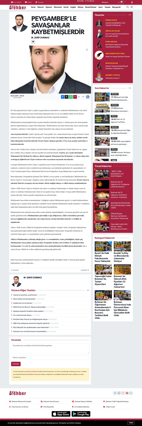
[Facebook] (115, 393)
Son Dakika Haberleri (81, 407)
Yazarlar (41, 2)
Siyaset (48, 7)
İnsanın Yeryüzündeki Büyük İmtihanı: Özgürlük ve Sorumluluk (117, 67)
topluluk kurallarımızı (31, 371)
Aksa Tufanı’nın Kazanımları (24, 299)
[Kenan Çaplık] (99, 23)
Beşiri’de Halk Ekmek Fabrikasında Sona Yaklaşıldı (119, 99)
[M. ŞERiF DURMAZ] (20, 23)
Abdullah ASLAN (113, 31)
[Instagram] (123, 393)
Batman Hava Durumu (51, 401)
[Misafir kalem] (99, 66)
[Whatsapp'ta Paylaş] (71, 97)
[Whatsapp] (131, 393)
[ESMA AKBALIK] (99, 44)
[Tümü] (130, 15)
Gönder (16, 364)
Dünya (80, 7)
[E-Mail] (33, 42)
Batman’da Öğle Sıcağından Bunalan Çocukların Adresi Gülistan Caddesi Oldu (120, 132)
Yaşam (107, 7)
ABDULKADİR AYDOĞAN (115, 53)
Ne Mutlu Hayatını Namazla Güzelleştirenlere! (117, 46)
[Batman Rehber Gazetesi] (17, 7)
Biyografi (116, 7)
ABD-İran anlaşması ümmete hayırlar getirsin (31, 323)
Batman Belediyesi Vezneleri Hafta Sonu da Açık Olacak (119, 110)
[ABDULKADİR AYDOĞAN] (99, 55)
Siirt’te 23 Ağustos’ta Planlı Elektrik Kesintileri (118, 121)
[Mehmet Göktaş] (99, 77)
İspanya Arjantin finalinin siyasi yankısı (28, 311)
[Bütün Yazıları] (88, 290)
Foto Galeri (17, 2)
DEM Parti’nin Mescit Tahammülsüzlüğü (29, 307)
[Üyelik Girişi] (131, 2)
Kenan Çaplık (111, 20)
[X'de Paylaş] (66, 97)
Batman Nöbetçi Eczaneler (21, 401)
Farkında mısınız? (113, 78)
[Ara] (128, 7)
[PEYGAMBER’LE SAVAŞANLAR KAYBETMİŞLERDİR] (50, 70)
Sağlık (73, 7)
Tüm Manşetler (48, 407)
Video (29, 2)
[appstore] (61, 414)
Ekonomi (58, 7)
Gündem (115, 94)
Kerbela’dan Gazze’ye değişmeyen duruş (30, 319)
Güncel (40, 7)
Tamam (131, 422)
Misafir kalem (112, 63)
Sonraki (84, 270)
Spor (100, 7)
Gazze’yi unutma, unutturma (25, 295)
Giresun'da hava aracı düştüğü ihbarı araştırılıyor (120, 154)
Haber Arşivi (110, 407)
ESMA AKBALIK (111, 42)
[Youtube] (127, 393)
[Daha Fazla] (75, 97)
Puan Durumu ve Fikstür (20, 407)
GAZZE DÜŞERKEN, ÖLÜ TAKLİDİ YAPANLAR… (115, 24)
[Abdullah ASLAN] (99, 33)
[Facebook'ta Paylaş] (62, 97)
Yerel (33, 7)
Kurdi (66, 7)
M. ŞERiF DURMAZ (40, 38)
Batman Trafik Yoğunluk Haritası (117, 401)
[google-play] (81, 414)
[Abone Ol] (88, 96)
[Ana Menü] (132, 7)
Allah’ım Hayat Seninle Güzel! (118, 57)
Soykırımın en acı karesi (22, 303)
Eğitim (114, 138)
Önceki (15, 270)
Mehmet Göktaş (113, 75)
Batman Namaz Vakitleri (83, 401)
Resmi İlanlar (91, 7)
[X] (119, 393)
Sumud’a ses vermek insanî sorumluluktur (30, 331)
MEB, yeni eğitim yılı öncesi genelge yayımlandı (121, 143)
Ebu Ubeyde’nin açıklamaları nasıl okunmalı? (31, 327)
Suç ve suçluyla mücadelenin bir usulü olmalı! (117, 35)
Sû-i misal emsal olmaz (22, 315)
